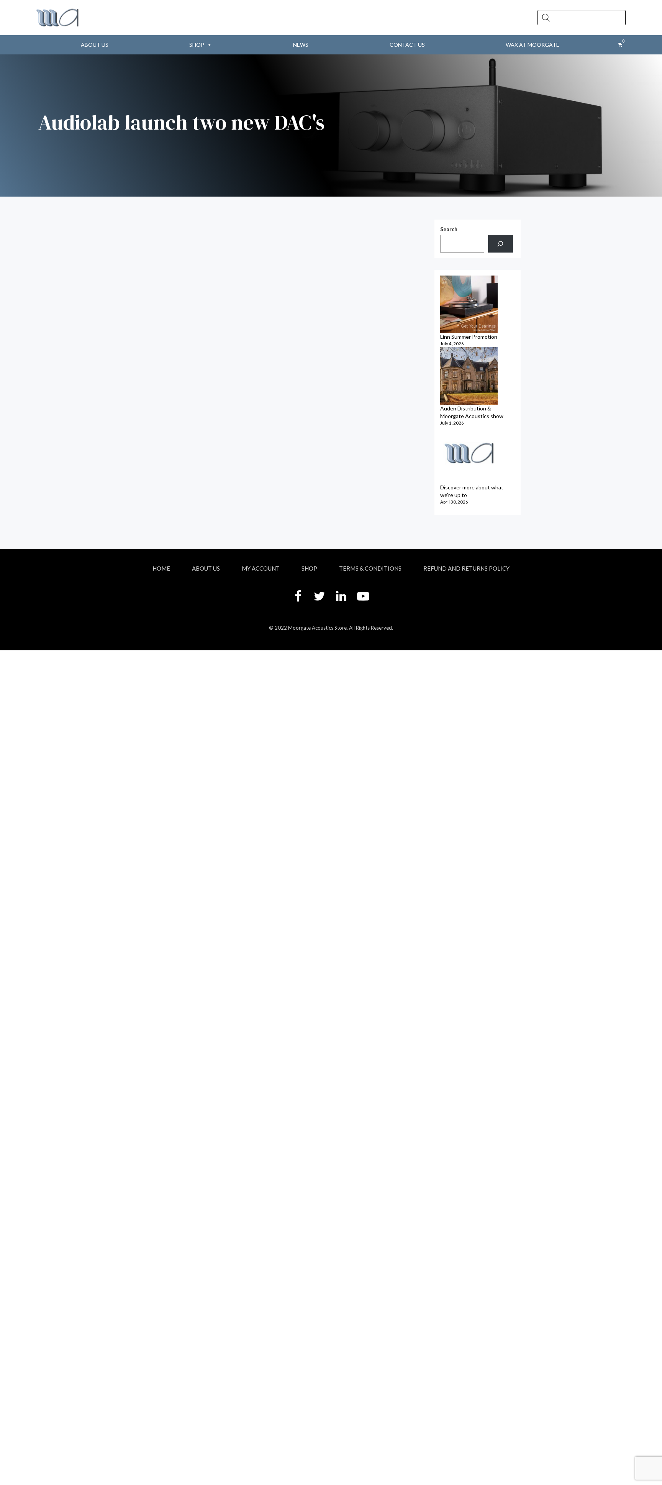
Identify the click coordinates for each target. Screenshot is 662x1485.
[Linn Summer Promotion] (469, 304)
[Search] (500, 244)
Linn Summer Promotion (468, 336)
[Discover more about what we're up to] (469, 455)
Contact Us (407, 44)
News (300, 44)
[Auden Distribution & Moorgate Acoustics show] (469, 376)
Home (161, 568)
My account (261, 568)
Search (448, 229)
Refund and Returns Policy (466, 568)
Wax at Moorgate (532, 44)
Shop (196, 44)
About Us (94, 44)
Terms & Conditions (370, 568)
